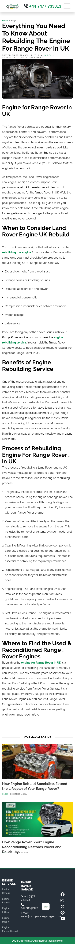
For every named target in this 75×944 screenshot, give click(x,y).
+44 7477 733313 (44, 6)
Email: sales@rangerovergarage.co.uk (41, 914)
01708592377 (29, 908)
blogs (48, 55)
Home (5, 20)
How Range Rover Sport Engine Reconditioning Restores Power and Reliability (32, 847)
